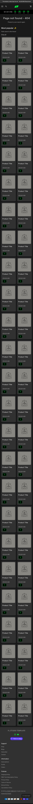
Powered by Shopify (6, 793)
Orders (3, 767)
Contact (3, 754)
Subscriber (4, 752)
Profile (3, 764)
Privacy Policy (5, 779)
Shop (2, 746)
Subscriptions (5, 762)
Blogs (2, 749)
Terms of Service (6, 782)
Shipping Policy (5, 774)
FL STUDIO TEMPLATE (16, 731)
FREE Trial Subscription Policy (9, 777)
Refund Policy (5, 785)
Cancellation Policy (6, 787)
